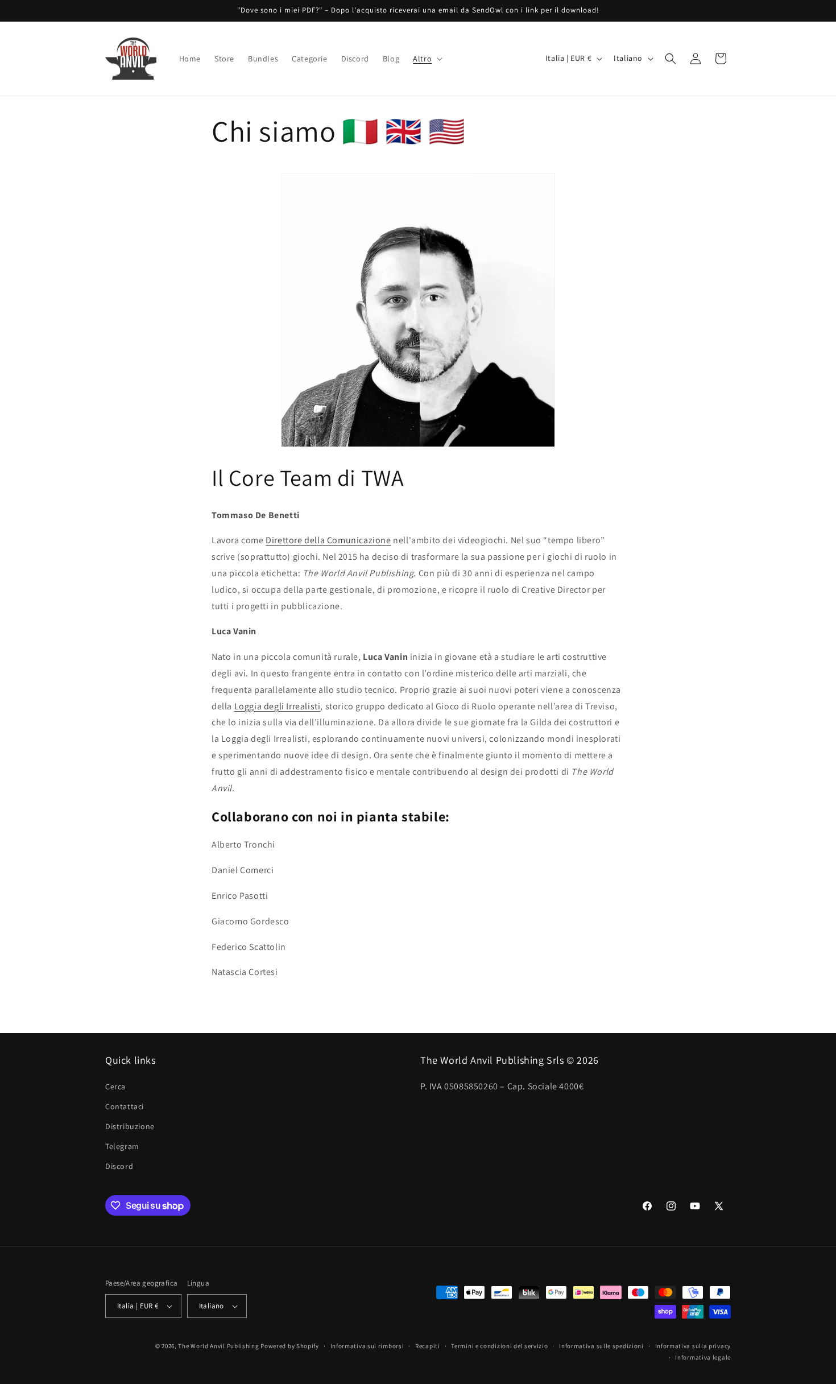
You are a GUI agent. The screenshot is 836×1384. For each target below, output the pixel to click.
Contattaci (124, 1106)
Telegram (122, 1146)
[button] (426, 59)
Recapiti (427, 1346)
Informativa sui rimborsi (367, 1346)
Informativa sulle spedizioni (601, 1346)
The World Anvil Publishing (218, 1346)
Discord (119, 1167)
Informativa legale (703, 1357)
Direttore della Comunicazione (328, 540)
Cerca (115, 1086)
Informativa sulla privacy (693, 1346)
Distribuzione (130, 1126)
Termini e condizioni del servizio (499, 1346)
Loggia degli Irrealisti (277, 706)
